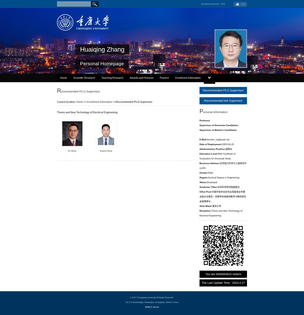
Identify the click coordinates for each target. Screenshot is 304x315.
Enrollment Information (188, 77)
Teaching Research (112, 77)
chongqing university (210, 4)
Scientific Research (84, 77)
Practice (164, 77)
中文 (223, 4)
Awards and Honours (141, 77)
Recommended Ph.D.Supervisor (223, 90)
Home (63, 77)
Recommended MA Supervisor (223, 100)
